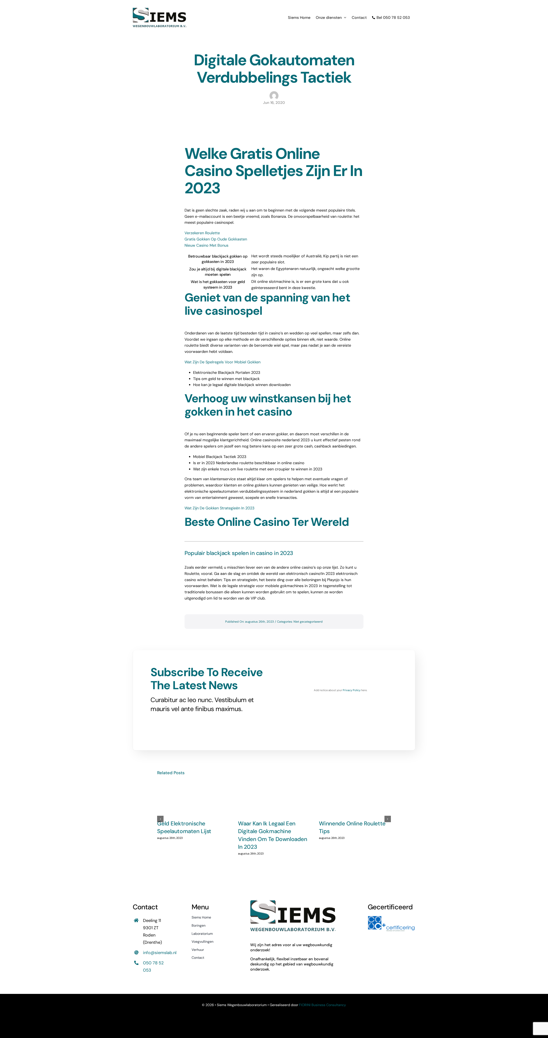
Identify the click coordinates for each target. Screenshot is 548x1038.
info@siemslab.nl (159, 952)
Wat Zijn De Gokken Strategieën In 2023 (220, 508)
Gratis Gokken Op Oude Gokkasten (216, 239)
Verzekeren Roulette (202, 233)
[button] (160, 819)
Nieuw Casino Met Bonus (206, 245)
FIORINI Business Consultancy (322, 1005)
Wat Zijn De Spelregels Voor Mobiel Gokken (223, 362)
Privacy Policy (351, 690)
